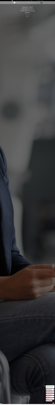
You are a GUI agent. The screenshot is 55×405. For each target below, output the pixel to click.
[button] (43, 2)
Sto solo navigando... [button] (49, 400)
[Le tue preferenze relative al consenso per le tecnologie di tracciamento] (1, 404)
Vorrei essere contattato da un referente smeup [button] (50, 394)
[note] (50, 387)
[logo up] (12, 0)
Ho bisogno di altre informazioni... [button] (48, 396)
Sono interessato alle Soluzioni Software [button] (49, 389)
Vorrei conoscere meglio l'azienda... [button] (49, 398)
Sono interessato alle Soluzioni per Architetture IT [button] (50, 392)
